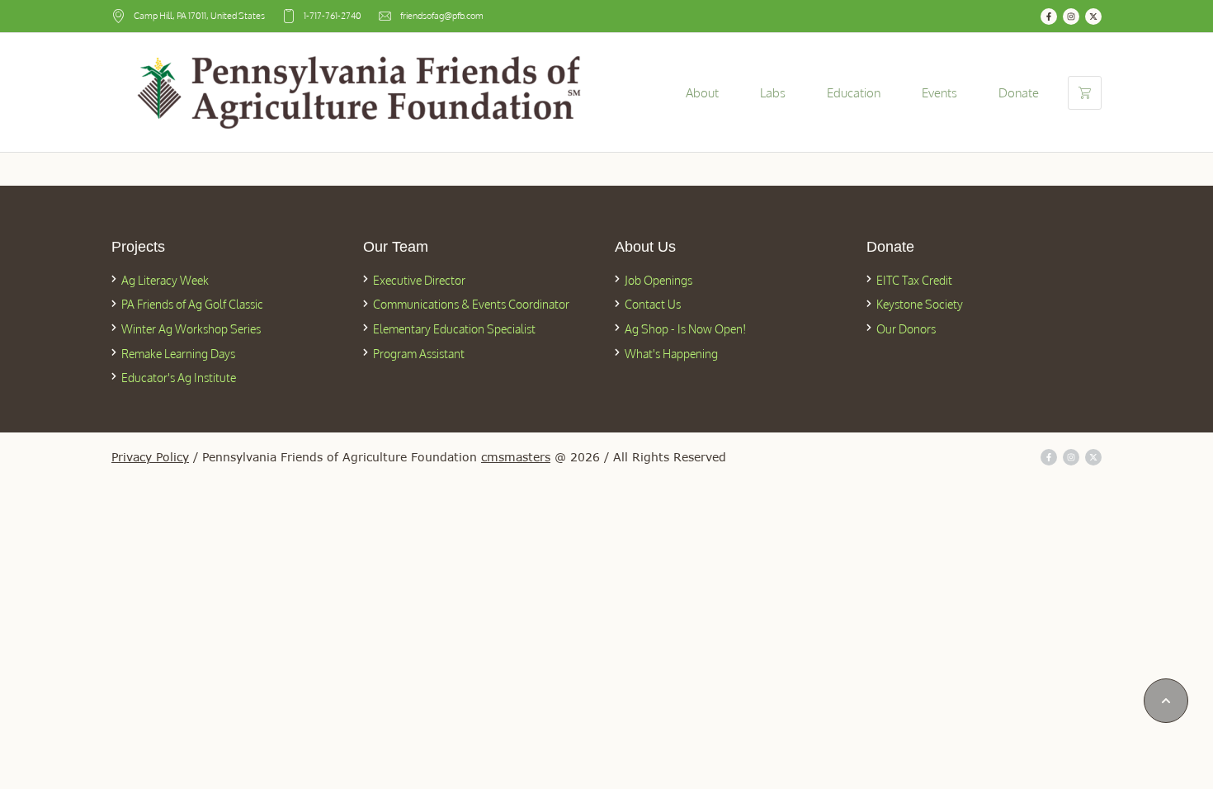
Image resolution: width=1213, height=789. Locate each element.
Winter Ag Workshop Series (191, 329)
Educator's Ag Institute (178, 378)
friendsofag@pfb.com (442, 15)
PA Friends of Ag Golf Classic (192, 304)
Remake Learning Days (178, 354)
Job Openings (658, 280)
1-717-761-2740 (332, 15)
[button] (1166, 700)
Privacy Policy (150, 457)
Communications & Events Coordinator (471, 304)
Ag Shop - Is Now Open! (685, 329)
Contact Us (653, 304)
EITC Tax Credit (914, 280)
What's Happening (671, 354)
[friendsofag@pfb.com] (385, 16)
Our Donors (906, 329)
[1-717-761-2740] (288, 16)
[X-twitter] (1093, 16)
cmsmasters (515, 457)
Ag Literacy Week (165, 280)
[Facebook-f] (1049, 16)
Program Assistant (419, 354)
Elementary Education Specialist (454, 329)
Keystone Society (919, 304)
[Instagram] (1071, 16)
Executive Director (419, 280)
